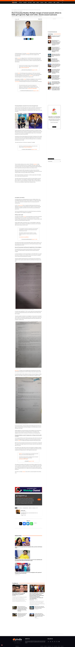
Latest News (50, 34)
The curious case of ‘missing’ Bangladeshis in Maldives (18, 593)
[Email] (30, 39)
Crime (12, 11)
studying (23, 471)
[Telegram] (28, 39)
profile (25, 79)
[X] (60, 0)
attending (35, 164)
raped (19, 440)
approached (21, 205)
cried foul (31, 75)
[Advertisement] (28, 190)
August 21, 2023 (34, 69)
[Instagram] (58, 0)
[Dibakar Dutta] (18, 513)
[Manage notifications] (2, 645)
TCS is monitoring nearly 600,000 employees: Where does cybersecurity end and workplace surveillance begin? (56, 83)
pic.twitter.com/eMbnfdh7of (27, 147)
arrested (27, 53)
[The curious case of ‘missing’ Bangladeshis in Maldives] (19, 588)
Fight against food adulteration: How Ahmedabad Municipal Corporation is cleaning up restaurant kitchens (22, 615)
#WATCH (20, 453)
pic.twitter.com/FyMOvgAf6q (32, 88)
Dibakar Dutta (23, 510)
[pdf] (19, 73)
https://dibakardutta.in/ (23, 511)
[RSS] (59, 0)
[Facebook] (57, 0)
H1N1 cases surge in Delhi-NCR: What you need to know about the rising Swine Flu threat (40, 607)
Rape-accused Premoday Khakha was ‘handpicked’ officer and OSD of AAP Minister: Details (28, 547)
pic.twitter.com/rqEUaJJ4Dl (24, 67)
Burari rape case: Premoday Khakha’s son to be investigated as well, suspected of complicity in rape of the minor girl (28, 573)
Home (12, 9)
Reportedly (16, 370)
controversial (17, 81)
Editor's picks (16, 11)
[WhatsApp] (61, 0)
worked (19, 58)
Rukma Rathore (14, 595)
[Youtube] (62, 0)
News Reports (15, 9)
